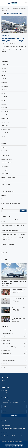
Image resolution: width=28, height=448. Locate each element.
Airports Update (15, 343)
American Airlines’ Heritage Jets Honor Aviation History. (13, 282)
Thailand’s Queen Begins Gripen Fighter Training (13, 234)
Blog (15, 367)
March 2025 (4, 107)
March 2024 (4, 151)
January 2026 (4, 89)
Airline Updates (15, 340)
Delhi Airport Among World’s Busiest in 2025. (12, 436)
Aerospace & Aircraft (15, 333)
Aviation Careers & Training (15, 347)
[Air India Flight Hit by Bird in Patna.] (5, 301)
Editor (4, 43)
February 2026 (4, 86)
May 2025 (3, 100)
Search (3, 208)
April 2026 (3, 79)
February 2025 (4, 111)
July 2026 (3, 68)
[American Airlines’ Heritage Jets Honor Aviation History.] (14, 271)
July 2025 (3, 93)
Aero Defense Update (15, 330)
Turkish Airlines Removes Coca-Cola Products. (13, 433)
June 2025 (4, 97)
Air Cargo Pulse (15, 336)
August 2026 (4, 64)
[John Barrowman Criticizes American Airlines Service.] (5, 292)
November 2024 (5, 122)
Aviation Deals (15, 350)
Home (2, 8)
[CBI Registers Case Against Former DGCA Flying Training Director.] (5, 319)
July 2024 (3, 136)
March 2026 (4, 82)
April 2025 (3, 104)
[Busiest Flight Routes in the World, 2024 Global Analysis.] (14, 24)
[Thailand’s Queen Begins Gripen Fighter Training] (5, 310)
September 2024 (5, 129)
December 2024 (5, 118)
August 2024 (4, 133)
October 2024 (4, 125)
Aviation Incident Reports (15, 360)
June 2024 (4, 140)
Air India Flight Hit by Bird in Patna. (9, 230)
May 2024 (3, 143)
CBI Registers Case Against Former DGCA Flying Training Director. (18, 318)
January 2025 (4, 115)
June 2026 (4, 71)
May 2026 (3, 75)
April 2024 (3, 147)
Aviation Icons (15, 357)
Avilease (15, 363)
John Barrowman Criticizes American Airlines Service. (18, 290)
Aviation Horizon (15, 353)
